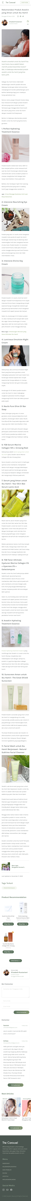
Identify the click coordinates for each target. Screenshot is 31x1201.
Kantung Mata (6, 1098)
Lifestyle (5, 1176)
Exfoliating (8, 947)
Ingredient (6, 1163)
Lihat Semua (15, 960)
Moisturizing (26, 920)
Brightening (19, 920)
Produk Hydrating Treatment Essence (13, 651)
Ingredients (4, 863)
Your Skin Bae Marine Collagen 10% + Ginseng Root (8, 945)
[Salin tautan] (18, 16)
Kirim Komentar (21, 1012)
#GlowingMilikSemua (9, 1166)
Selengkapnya (15, 1085)
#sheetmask (25, 1122)
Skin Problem (6, 1170)
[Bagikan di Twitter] (23, 16)
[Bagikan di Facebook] (20, 16)
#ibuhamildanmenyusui (9, 887)
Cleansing (8, 920)
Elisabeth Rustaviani (15, 22)
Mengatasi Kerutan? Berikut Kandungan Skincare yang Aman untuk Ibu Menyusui (20, 867)
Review (4, 1173)
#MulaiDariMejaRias (9, 1179)
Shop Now (24, 2)
